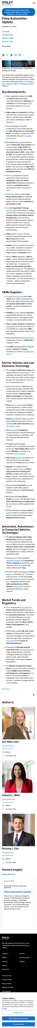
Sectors (22, 953)
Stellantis (9, 108)
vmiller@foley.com (8, 799)
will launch (16, 245)
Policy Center (6, 983)
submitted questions (13, 560)
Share (19, 55)
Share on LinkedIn (3, 55)
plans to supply (16, 405)
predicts (21, 142)
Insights (22, 961)
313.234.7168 (10, 862)
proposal (15, 259)
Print (11, 55)
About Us (5, 953)
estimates (27, 617)
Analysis (9, 386)
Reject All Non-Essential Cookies (18, 1018)
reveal (21, 469)
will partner (16, 499)
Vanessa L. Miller (12, 84)
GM (30, 103)
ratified (19, 234)
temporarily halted (27, 338)
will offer (16, 312)
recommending (18, 668)
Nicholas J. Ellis (26, 84)
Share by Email (15, 55)
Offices (4, 957)
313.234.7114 (10, 756)
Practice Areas (24, 957)
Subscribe (5, 969)
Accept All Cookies (18, 1024)
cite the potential (25, 650)
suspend (17, 586)
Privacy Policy (7, 979)
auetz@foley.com (8, 746)
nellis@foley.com (8, 853)
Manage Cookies (18, 1012)
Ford (25, 106)
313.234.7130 (10, 809)
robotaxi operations (20, 579)
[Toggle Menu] (34, 3)
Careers (5, 961)
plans (28, 485)
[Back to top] (33, 695)
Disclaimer (6, 689)
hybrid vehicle (25, 372)
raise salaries (10, 326)
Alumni (4, 965)
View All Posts (9, 874)
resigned (9, 574)
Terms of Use (6, 976)
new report (10, 641)
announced (10, 210)
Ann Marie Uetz (7, 35)
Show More (6, 46)
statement (19, 269)
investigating (26, 607)
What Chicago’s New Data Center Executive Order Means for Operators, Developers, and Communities (17, 12)
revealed (9, 513)
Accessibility (6, 991)
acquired (19, 458)
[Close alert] (32, 12)
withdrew (20, 539)
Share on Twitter (7, 55)
